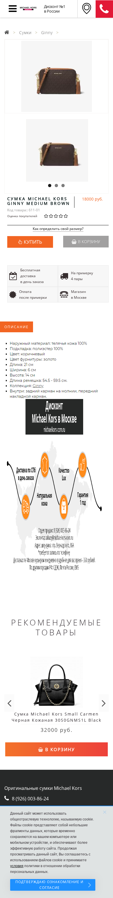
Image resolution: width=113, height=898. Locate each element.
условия (16, 866)
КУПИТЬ (33, 242)
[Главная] (7, 32)
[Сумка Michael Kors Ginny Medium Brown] (56, 76)
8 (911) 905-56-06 (104, 9)
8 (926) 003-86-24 (30, 798)
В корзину (89, 241)
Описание (16, 326)
